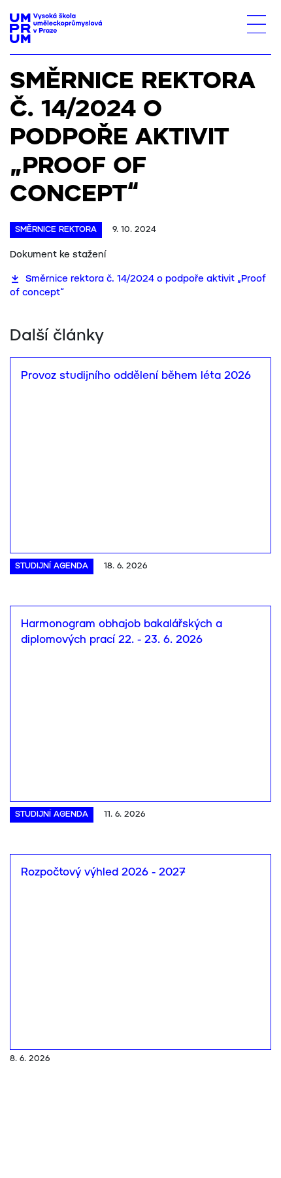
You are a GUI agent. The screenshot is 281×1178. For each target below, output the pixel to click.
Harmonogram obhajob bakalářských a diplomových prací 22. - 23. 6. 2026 (121, 632)
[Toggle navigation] (256, 24)
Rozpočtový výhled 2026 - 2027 (103, 872)
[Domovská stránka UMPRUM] (56, 28)
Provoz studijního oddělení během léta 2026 (136, 376)
